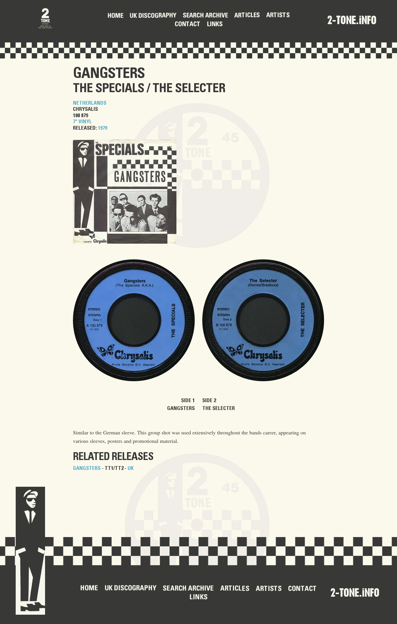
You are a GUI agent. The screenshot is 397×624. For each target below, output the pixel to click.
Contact (187, 24)
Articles (247, 15)
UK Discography (152, 16)
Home (115, 16)
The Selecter (189, 88)
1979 (102, 128)
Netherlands (89, 103)
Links (214, 24)
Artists (277, 15)
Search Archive (205, 16)
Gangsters (109, 73)
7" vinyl (82, 121)
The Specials (108, 88)
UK (131, 468)
